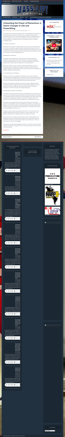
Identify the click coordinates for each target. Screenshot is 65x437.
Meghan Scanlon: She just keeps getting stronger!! (19, 369)
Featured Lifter (6, 1)
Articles (26, 1)
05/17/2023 (6, 30)
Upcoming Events (7, 17)
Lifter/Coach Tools (16, 1)
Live (26, 17)
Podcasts (14, 17)
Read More (5, 130)
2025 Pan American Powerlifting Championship (40, 17)
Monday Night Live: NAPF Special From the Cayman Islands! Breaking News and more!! (19, 275)
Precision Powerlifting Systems (22, 30)
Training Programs (34, 1)
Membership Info (6, 3)
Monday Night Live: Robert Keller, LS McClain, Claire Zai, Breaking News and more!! (19, 322)
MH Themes (22, 435)
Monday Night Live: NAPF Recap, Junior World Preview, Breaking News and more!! (19, 251)
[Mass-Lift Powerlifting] (32, 15)
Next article (38, 136)
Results (22, 17)
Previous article (7, 136)
